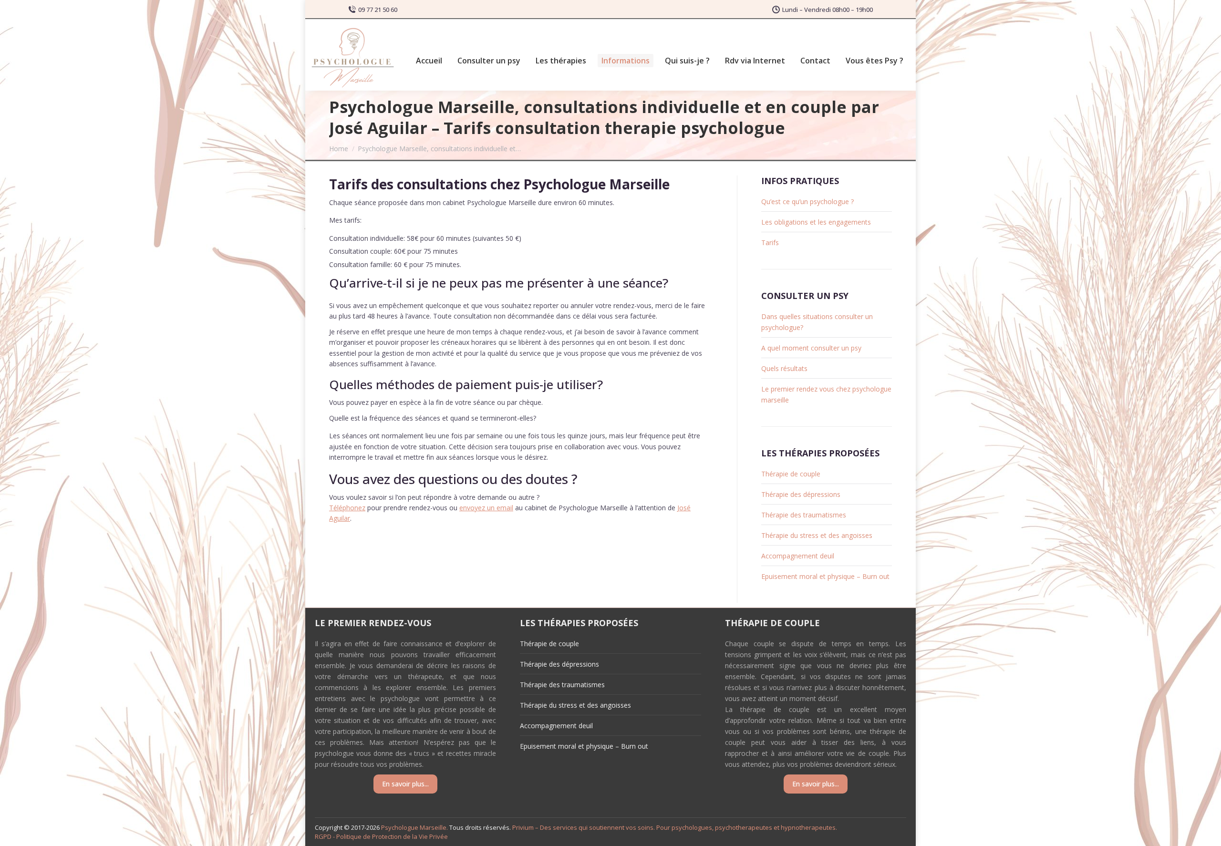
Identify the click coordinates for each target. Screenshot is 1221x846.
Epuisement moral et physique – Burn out (825, 576)
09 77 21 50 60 (377, 9)
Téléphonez (347, 507)
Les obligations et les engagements (816, 222)
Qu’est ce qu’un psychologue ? (807, 201)
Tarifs (770, 242)
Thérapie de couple (790, 473)
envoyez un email (486, 507)
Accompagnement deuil (797, 555)
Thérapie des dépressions (800, 494)
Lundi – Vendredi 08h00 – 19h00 (827, 9)
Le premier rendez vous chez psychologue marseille (826, 394)
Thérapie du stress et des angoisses (816, 535)
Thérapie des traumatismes (803, 514)
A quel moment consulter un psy (811, 347)
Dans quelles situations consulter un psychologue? (817, 322)
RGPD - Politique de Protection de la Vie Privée (381, 836)
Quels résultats (784, 368)
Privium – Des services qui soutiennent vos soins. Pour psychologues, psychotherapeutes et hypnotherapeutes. (674, 827)
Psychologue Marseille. (415, 827)
